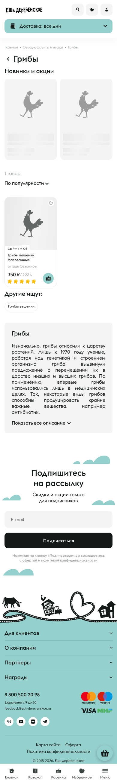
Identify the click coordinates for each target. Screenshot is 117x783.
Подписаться (58, 540)
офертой (29, 560)
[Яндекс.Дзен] (33, 721)
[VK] (9, 721)
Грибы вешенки (21, 306)
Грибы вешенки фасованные (21, 257)
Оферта (73, 744)
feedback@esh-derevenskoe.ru (27, 708)
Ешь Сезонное (24, 266)
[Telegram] (45, 721)
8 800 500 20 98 (22, 695)
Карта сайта (48, 744)
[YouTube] (21, 721)
